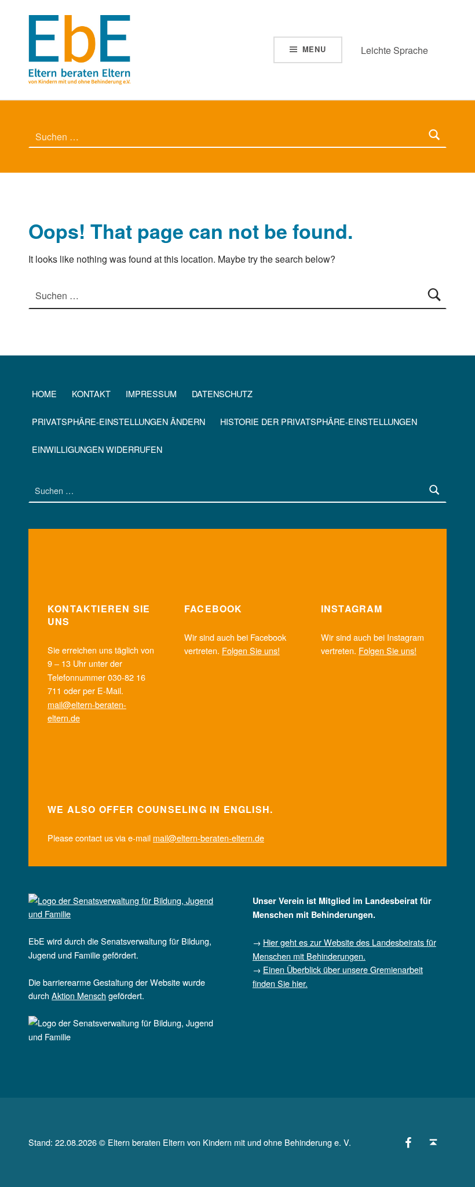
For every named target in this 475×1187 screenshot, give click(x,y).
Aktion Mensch (79, 995)
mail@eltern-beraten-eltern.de (208, 838)
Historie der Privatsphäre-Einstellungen (318, 421)
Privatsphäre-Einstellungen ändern (118, 421)
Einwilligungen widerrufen (97, 449)
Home (44, 393)
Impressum (151, 393)
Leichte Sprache (394, 50)
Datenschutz (222, 393)
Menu (314, 49)
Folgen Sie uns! (251, 650)
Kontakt (91, 393)
